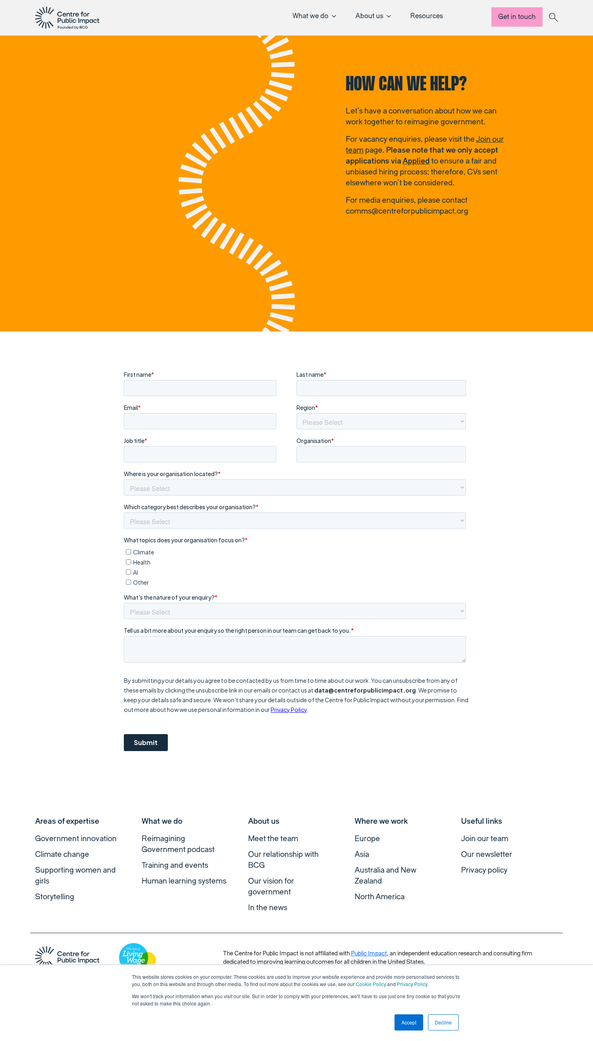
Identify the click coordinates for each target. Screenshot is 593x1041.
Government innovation (76, 838)
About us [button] (369, 16)
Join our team (484, 838)
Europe (367, 838)
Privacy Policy (412, 983)
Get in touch (517, 17)
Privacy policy (484, 870)
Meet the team (273, 838)
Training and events (175, 865)
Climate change (62, 854)
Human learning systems (184, 881)
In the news (267, 907)
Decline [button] (443, 1022)
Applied (416, 161)
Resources (426, 16)
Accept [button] (408, 1022)
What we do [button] (310, 16)
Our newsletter (486, 854)
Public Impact (369, 953)
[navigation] (67, 17)
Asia (362, 854)
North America (380, 896)
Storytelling (54, 896)
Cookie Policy (371, 983)
